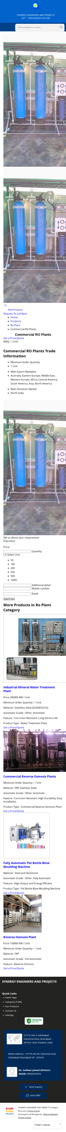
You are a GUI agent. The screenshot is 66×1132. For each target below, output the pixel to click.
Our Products (12, 1006)
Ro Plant (15, 325)
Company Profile (13, 1001)
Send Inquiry (15, 309)
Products (16, 321)
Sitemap (9, 1015)
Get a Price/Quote (13, 338)
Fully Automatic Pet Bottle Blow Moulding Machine (26, 865)
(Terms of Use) (33, 1111)
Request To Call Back (15, 313)
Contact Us (10, 1010)
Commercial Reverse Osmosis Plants (29, 776)
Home (14, 317)
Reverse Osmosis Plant (19, 937)
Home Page (11, 997)
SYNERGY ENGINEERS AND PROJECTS (36, 16)
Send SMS (35, 1095)
